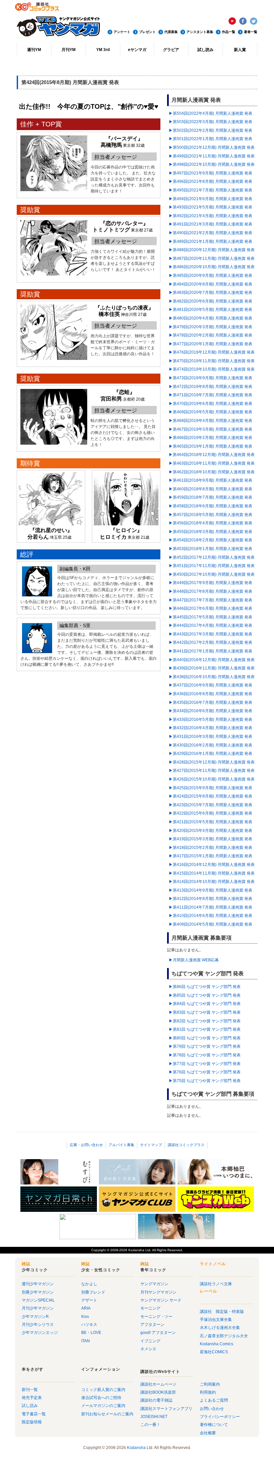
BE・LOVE (91, 1332)
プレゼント (147, 32)
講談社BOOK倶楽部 (158, 1392)
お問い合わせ (212, 1408)
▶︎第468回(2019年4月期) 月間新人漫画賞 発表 (210, 420)
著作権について (214, 1424)
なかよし (89, 1284)
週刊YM (34, 49)
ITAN (85, 1341)
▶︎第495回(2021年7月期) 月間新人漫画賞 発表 (210, 190)
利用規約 (208, 1392)
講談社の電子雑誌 (156, 1400)
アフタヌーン (152, 1324)
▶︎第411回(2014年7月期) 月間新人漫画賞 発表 (210, 907)
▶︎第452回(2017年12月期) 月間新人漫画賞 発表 (212, 557)
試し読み (205, 49)
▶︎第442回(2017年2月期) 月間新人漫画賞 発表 (210, 642)
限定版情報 (32, 1422)
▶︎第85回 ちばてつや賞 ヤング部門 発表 (205, 995)
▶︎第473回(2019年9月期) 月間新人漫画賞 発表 (210, 378)
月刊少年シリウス (38, 1324)
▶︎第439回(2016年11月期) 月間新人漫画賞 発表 (212, 668)
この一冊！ (150, 1424)
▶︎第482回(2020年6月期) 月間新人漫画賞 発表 (210, 301)
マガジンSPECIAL (38, 1300)
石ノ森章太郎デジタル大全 (224, 1336)
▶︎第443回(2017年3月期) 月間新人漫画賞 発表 (210, 634)
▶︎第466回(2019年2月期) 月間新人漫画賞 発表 (210, 437)
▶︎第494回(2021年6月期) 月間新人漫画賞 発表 (210, 198)
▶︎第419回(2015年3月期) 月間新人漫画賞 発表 (210, 839)
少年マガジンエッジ (40, 1332)
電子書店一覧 (34, 1414)
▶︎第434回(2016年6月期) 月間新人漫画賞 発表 (210, 710)
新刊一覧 (30, 1389)
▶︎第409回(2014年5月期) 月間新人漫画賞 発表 (210, 924)
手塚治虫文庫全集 (216, 1319)
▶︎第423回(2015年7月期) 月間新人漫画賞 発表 (210, 805)
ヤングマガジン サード (160, 1300)
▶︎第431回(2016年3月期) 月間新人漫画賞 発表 (210, 736)
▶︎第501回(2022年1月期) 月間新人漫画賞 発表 (210, 138)
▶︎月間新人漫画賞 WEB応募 (194, 960)
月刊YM (68, 49)
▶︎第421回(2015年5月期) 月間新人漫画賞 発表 (210, 822)
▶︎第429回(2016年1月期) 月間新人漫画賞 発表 (210, 753)
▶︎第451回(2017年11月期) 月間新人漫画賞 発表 (212, 565)
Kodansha (136, 1250)
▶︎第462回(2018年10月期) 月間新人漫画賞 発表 (212, 472)
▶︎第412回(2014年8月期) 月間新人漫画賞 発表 (210, 898)
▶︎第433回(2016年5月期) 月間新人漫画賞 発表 (210, 719)
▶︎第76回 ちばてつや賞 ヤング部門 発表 (205, 1072)
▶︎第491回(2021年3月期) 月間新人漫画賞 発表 (210, 224)
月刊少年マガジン (38, 1308)
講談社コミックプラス (186, 1145)
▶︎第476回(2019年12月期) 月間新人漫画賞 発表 (212, 352)
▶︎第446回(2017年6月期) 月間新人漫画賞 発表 (210, 608)
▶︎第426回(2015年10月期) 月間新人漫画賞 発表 (212, 779)
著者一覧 (250, 32)
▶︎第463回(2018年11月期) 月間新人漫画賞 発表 (212, 463)
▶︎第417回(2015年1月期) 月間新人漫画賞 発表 (210, 856)
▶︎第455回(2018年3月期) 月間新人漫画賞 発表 (210, 531)
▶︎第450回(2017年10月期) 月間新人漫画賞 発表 (212, 574)
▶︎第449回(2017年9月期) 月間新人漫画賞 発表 (210, 582)
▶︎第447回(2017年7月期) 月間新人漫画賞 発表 (210, 600)
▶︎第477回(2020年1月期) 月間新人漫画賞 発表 (210, 344)
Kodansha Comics (216, 1344)
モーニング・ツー (156, 1316)
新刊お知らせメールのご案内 (107, 1414)
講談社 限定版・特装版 (222, 1311)
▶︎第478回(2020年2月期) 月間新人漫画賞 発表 (210, 335)
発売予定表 (32, 1397)
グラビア (171, 49)
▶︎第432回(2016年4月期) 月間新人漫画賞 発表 (210, 727)
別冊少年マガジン (38, 1292)
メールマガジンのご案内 (103, 1405)
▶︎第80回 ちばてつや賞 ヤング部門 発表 (205, 1038)
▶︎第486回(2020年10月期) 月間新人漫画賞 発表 (212, 267)
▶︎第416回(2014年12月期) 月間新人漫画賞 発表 (212, 864)
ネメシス (148, 1349)
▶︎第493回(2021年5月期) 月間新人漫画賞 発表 (210, 207)
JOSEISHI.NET (153, 1416)
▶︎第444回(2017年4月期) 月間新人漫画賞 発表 (210, 625)
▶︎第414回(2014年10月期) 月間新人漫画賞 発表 (212, 881)
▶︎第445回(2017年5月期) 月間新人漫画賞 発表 (210, 617)
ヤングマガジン (154, 1284)
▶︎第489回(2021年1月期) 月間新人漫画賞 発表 (210, 241)
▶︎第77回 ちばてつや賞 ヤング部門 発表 (205, 1063)
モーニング (150, 1308)
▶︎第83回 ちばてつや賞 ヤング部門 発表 (205, 1012)
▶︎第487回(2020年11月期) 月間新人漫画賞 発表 (212, 258)
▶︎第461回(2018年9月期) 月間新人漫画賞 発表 (210, 480)
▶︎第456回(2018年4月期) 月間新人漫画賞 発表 (210, 523)
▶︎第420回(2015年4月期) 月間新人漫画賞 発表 (210, 830)
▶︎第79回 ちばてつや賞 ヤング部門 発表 (205, 1046)
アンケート (122, 32)
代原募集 (171, 32)
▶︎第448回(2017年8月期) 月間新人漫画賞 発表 (210, 591)
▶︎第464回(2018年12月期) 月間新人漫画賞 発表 (212, 454)
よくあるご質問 (214, 1400)
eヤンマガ (137, 49)
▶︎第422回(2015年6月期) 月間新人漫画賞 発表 (210, 813)
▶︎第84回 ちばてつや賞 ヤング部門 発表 (205, 1003)
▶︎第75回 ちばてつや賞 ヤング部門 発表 (205, 1080)
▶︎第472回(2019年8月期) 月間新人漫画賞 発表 (210, 386)
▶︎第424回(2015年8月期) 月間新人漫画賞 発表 (210, 796)
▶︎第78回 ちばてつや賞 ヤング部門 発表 (205, 1055)
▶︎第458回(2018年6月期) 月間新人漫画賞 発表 (210, 506)
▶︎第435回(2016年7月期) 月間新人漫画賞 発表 (210, 702)
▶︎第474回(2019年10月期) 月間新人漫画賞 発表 (212, 369)
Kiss (85, 1316)
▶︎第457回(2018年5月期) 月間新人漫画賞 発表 (210, 514)
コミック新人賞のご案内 (103, 1389)
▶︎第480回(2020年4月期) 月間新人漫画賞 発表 (210, 318)
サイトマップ (151, 1145)
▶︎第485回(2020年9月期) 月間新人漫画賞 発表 (210, 275)
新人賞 (240, 49)
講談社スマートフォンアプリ (166, 1408)
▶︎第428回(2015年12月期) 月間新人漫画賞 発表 (212, 762)
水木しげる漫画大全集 (220, 1327)
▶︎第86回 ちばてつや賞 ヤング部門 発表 (205, 986)
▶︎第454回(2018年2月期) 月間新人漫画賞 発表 (210, 540)
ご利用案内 (210, 1384)
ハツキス (89, 1324)
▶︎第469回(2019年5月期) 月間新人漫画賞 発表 (210, 412)
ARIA (86, 1308)
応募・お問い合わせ (86, 1145)
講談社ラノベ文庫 (216, 1284)
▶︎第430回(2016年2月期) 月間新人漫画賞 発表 (210, 745)
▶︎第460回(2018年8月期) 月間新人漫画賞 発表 (210, 489)
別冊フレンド (93, 1292)
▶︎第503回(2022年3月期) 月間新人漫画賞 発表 (210, 121)
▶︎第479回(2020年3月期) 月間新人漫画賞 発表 (210, 327)
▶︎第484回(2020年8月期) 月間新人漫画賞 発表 (210, 284)
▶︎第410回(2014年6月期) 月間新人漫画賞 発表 (210, 915)
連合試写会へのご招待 (101, 1397)
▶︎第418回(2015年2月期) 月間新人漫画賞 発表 (210, 847)
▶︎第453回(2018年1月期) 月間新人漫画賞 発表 (210, 548)
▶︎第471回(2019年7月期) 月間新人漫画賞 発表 (210, 395)
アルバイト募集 (121, 1145)
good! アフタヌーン (158, 1332)
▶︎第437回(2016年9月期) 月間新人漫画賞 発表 (210, 685)
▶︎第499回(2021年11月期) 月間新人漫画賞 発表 (212, 156)
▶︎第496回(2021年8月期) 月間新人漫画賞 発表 (210, 181)
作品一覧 (228, 32)
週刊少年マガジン (38, 1284)
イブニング (150, 1341)
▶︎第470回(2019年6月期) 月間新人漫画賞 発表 (210, 403)
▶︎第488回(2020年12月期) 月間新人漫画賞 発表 (212, 250)
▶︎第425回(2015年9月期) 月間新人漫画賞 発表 (210, 788)
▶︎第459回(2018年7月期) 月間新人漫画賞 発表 (210, 497)
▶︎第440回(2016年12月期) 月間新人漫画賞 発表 (212, 659)
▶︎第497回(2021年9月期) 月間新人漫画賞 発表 (210, 173)
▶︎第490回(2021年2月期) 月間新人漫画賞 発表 (210, 232)
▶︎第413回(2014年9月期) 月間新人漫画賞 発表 (210, 890)
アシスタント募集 (199, 32)
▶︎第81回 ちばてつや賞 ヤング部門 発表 (205, 1029)
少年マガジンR (35, 1316)
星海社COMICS (214, 1352)
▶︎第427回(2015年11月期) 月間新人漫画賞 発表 (212, 770)
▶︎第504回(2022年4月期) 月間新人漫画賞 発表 (210, 113)
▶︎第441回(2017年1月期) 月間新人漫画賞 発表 (210, 651)
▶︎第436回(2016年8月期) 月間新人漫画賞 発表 (210, 693)
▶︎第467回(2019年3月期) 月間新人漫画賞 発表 (210, 429)
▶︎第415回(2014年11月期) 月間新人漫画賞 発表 (212, 873)
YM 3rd (103, 49)
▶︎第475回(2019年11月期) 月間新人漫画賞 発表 (212, 361)
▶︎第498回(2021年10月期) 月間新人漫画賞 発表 (212, 164)
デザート (89, 1300)
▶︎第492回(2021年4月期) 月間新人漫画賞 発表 (210, 215)
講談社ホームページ (158, 1384)
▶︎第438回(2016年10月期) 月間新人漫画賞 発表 (212, 676)
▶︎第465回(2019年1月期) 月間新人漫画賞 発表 (210, 446)
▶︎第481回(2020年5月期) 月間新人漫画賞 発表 (210, 309)
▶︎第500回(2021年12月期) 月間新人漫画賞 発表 (212, 147)
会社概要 (208, 1433)
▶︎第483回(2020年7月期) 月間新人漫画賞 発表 (210, 292)
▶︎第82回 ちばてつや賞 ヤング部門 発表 (205, 1021)
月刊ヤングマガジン (158, 1292)
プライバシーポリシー (220, 1416)
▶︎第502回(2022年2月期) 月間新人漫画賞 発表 (210, 130)
